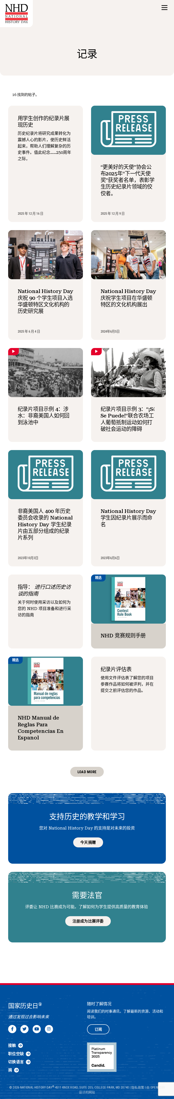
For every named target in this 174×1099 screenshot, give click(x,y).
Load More (87, 772)
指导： (44, 590)
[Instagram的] (49, 1029)
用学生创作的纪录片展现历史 (44, 121)
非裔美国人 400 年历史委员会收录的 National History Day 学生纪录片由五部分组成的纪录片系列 (45, 524)
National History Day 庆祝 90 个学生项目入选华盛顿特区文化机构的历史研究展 (46, 301)
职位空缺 (16, 1053)
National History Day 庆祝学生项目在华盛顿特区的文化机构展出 (129, 298)
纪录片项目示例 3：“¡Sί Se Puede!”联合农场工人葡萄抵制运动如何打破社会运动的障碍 (128, 419)
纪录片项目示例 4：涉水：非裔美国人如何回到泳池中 (44, 416)
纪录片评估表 (116, 669)
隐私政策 (137, 1087)
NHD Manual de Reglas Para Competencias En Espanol (41, 728)
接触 (12, 1045)
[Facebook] (12, 1029)
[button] (164, 8)
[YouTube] (37, 1029)
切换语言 (16, 1062)
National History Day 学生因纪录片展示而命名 (129, 518)
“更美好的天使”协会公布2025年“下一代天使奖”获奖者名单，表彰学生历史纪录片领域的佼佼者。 (128, 180)
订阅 (98, 1029)
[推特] (24, 1029)
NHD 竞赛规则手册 (123, 635)
